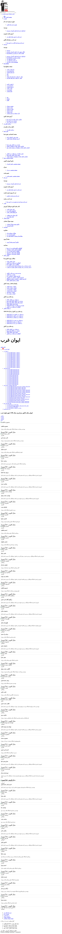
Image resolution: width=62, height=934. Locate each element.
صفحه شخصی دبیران (12, 170)
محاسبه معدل (7, 917)
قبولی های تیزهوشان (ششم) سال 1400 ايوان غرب (16, 395)
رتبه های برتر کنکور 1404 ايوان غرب (13, 352)
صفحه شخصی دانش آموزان (13, 164)
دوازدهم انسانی (10, 72)
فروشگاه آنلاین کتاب (12, 212)
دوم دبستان (9, 112)
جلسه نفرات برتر (11, 234)
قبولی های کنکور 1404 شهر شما (15, 302)
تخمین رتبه (6, 914)
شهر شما (6, 131)
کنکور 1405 (6, 255)
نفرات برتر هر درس (11, 122)
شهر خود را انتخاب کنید (12, 137)
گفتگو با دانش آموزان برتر (13, 251)
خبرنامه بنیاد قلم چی (12, 60)
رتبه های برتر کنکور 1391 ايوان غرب (13, 367)
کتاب (5, 203)
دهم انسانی (9, 91)
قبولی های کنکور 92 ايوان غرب (12, 383)
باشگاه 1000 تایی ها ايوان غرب (12, 406)
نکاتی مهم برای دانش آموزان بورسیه (16, 52)
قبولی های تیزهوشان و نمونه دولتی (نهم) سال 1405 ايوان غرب (18, 386)
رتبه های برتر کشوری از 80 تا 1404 (15, 314)
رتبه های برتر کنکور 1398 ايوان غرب (13, 359)
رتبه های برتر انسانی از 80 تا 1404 (15, 317)
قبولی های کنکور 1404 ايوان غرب (13, 369)
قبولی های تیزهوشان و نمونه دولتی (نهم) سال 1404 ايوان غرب (18, 389)
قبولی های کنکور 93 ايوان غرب (12, 382)
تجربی (2, 417)
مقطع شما (6, 63)
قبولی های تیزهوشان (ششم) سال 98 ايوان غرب (16, 400)
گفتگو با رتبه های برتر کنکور (13, 263)
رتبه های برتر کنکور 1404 (13, 299)
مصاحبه (6, 227)
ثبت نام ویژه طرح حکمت (13, 196)
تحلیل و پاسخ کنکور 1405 (13, 280)
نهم (7, 97)
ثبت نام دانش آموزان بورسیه (14, 183)
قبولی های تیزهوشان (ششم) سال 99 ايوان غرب (16, 397)
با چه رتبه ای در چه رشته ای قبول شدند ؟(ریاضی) (19, 267)
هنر (7, 73)
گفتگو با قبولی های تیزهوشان (14, 249)
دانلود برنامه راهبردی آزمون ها (14, 119)
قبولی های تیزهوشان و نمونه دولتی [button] (10, 385)
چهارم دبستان (10, 109)
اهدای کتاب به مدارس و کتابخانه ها (15, 53)
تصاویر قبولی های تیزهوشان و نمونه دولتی (17, 156)
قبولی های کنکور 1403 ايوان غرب (13, 370)
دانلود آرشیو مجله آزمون (13, 242)
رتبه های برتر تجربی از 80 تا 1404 (15, 320)
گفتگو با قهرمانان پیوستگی (13, 254)
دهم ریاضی (9, 88)
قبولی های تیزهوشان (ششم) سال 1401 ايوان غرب (16, 393)
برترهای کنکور (7, 308)
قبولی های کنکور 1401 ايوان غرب (13, 372)
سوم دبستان (10, 110)
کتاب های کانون (11, 209)
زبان (8, 75)
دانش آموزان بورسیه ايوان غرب (12, 404)
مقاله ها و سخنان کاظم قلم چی (15, 236)
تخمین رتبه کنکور (11, 274)
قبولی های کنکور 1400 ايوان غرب (13, 374)
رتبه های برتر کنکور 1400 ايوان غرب (13, 357)
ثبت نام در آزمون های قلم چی (14, 37)
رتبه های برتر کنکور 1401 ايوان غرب (13, 355)
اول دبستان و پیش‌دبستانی (13, 113)
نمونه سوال (6, 218)
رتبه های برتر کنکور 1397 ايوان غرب (13, 360)
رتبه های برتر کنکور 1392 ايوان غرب (13, 366)
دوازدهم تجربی (10, 71)
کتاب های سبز (10, 216)
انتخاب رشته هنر (11, 292)
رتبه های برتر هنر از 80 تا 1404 (14, 321)
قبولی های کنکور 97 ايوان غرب (12, 377)
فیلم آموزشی (10, 225)
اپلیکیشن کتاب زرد (11, 211)
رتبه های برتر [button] (6, 351)
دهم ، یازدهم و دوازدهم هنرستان (15, 76)
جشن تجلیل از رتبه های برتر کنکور (15, 153)
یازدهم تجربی (10, 85)
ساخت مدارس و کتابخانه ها (13, 57)
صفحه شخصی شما (8, 158)
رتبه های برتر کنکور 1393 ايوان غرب (13, 365)
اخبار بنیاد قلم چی (11, 59)
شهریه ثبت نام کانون (12, 24)
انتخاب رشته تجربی (11, 289)
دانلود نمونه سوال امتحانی (13, 224)
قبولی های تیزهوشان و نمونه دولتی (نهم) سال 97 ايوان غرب (18, 402)
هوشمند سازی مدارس (12, 62)
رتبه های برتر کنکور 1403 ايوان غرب (13, 353)
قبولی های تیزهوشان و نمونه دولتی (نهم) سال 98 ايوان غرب (18, 401)
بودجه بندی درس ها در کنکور (14, 273)
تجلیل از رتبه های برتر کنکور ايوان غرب (14, 408)
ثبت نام (5, 177)
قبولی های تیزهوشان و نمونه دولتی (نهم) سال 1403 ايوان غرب (18, 391)
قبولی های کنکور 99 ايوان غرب (12, 375)
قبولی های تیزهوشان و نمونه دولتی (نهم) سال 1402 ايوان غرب (18, 392)
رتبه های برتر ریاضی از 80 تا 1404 (15, 316)
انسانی (2, 418)
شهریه (5, 18)
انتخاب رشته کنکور (11, 286)
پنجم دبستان (10, 107)
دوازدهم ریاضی (10, 69)
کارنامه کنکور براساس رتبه (13, 276)
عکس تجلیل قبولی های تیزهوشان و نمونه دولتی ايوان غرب (18, 405)
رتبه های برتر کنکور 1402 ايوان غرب (13, 354)
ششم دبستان (10, 106)
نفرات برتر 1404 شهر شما (13, 330)
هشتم (8, 98)
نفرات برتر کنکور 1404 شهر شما (15, 301)
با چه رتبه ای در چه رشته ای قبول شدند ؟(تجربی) (19, 266)
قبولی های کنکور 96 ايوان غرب (12, 378)
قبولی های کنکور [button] (7, 368)
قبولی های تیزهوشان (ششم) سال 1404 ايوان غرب (16, 388)
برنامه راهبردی (7, 123)
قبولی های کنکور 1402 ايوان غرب (13, 371)
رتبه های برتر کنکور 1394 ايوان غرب (13, 363)
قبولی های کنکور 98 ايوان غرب (12, 376)
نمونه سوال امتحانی (8, 918)
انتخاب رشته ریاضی (11, 288)
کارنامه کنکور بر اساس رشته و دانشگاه (16, 279)
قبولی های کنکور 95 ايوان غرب (12, 379)
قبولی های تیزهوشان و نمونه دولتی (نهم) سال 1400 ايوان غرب (18, 396)
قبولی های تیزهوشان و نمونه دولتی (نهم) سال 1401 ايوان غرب (18, 394)
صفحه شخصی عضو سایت (13, 176)
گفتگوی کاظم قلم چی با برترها (14, 248)
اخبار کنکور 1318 (11, 261)
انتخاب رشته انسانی (11, 290)
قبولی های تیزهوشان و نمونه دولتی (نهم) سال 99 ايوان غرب (18, 398)
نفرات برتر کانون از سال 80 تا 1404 (15, 305)
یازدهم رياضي (10, 84)
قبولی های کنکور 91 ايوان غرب (12, 384)
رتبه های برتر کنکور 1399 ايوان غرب (13, 358)
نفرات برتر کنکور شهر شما (13, 144)
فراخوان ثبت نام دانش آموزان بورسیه (16, 30)
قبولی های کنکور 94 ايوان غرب (12, 380)
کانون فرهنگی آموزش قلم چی (8, 13)
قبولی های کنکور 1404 (12, 304)
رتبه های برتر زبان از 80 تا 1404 (14, 323)
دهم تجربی (9, 90)
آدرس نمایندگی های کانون (13, 138)
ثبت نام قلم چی (7, 912)
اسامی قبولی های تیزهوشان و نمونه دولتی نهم (18, 147)
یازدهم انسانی (10, 87)
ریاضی (2, 416)
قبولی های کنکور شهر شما (13, 155)
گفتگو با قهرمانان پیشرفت (13, 252)
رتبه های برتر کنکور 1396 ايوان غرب (13, 361)
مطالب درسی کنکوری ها (13, 264)
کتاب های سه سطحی (12, 215)
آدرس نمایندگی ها (7, 409)
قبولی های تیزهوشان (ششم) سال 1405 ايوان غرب (16, 387)
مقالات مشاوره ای (11, 233)
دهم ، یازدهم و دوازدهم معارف (14, 78)
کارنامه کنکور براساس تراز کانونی (15, 277)
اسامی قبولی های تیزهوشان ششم (15, 146)
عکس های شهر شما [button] (7, 403)
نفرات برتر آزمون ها (12, 121)
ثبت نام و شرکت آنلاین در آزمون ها (15, 43)
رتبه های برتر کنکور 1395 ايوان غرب (13, 362)
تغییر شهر (3, 347)
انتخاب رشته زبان (11, 293)
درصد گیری (6, 915)
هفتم (8, 100)
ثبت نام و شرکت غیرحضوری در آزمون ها (17, 202)
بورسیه (5, 44)
